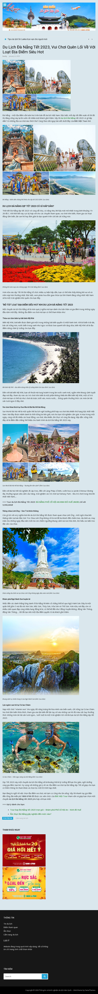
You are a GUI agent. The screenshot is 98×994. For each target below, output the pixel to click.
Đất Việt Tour (61, 796)
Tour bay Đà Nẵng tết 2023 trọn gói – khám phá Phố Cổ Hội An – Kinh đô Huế (45, 809)
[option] (50, 39)
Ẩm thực (7, 931)
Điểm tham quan (11, 927)
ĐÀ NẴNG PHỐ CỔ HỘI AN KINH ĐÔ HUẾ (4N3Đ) (57, 502)
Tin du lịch (8, 923)
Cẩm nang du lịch (22, 818)
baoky (5, 56)
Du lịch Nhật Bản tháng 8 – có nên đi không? (27, 39)
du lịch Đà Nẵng (68, 118)
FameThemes (90, 990)
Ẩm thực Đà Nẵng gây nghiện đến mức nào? (30, 814)
